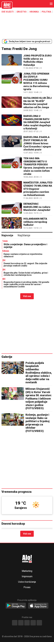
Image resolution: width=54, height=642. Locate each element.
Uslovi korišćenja (27, 582)
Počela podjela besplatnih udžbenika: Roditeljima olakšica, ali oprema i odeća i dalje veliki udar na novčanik (39, 372)
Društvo (22, 12)
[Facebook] (14, 622)
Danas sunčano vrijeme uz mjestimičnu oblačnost (23, 255)
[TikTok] (27, 622)
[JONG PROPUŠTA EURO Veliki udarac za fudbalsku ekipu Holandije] (12, 61)
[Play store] (16, 606)
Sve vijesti (8, 12)
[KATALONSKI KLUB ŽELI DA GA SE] (12, 103)
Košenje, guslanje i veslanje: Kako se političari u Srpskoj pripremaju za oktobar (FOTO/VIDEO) (38, 423)
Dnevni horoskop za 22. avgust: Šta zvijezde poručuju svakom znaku (25, 264)
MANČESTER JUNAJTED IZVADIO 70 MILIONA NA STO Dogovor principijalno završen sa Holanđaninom (37, 189)
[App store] (38, 606)
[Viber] (39, 622)
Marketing (27, 571)
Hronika (34, 12)
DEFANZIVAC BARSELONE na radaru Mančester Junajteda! (36, 206)
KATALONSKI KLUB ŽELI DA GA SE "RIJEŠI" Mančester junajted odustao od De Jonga (37, 102)
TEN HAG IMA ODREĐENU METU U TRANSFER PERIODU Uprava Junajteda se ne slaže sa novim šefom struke (37, 166)
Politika (46, 12)
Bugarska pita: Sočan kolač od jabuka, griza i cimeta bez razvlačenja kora (26, 274)
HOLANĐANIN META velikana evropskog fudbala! (35, 221)
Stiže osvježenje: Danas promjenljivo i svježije (25, 245)
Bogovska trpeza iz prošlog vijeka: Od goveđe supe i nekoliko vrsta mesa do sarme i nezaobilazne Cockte (26, 284)
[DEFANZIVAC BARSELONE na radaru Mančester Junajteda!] (12, 208)
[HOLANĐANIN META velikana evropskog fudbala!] (12, 223)
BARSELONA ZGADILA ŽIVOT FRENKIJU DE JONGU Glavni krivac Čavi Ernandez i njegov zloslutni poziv (37, 143)
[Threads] (21, 622)
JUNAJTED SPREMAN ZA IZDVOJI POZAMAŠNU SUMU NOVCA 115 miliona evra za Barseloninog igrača (36, 81)
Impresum (27, 576)
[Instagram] (33, 622)
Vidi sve (27, 296)
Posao (27, 587)
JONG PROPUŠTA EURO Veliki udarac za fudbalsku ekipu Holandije (37, 60)
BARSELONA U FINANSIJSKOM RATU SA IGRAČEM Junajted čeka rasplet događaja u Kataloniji (37, 122)
